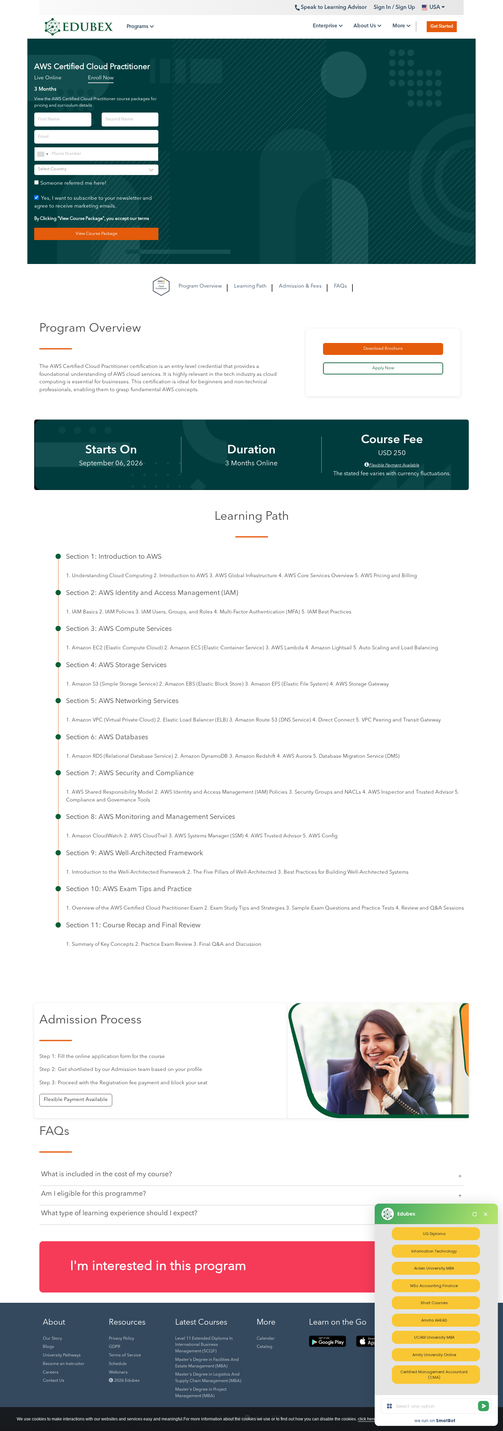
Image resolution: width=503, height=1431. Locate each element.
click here (367, 1419)
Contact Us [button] (53, 1381)
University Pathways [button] (62, 1355)
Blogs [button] (48, 1347)
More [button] (399, 26)
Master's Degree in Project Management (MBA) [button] (201, 1393)
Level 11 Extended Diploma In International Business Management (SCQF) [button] (204, 1345)
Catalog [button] (264, 1347)
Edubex (406, 1213)
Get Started (441, 26)
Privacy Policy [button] (121, 1339)
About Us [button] (365, 26)
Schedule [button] (118, 1364)
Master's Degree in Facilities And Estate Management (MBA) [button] (207, 1363)
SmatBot (445, 1420)
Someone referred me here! (73, 183)
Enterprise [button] (326, 26)
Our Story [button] (52, 1339)
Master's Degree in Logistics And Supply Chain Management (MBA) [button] (208, 1378)
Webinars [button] (118, 1372)
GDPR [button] (114, 1347)
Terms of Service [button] (125, 1355)
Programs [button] (138, 26)
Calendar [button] (266, 1339)
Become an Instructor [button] (64, 1364)
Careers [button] (51, 1372)
